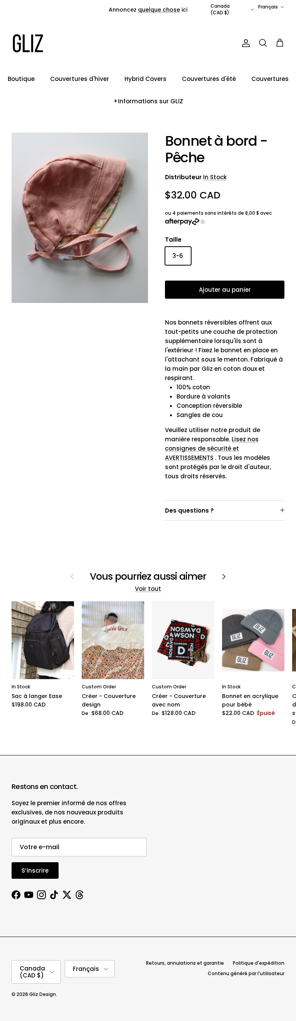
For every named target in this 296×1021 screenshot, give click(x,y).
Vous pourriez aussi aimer (148, 576)
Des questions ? (189, 510)
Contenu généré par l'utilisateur (246, 973)
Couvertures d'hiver (79, 79)
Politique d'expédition (258, 963)
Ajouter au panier (225, 290)
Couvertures (270, 79)
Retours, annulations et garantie (185, 963)
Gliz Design (42, 994)
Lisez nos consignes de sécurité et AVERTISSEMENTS (212, 448)
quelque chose (159, 9)
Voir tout (148, 589)
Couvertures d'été (209, 79)
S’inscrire (35, 870)
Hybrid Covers (145, 79)
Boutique (21, 79)
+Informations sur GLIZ (148, 101)
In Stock (215, 177)
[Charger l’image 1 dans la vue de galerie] (80, 218)
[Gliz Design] (28, 43)
